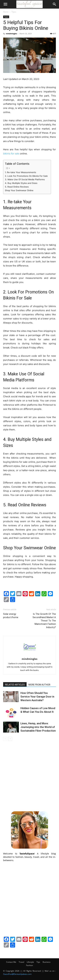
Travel (21, 962)
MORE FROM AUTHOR (39, 684)
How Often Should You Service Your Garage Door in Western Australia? (37, 696)
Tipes (13, 11)
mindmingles (11, 33)
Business (47, 962)
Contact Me (11, 962)
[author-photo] (29, 654)
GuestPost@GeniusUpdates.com (17, 974)
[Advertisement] (29, 775)
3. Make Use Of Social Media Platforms (25, 179)
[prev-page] (5, 739)
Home (5, 11)
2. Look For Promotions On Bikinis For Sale (26, 176)
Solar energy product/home (10, 616)
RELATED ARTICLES (15, 684)
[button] (5, 4)
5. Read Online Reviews (17, 186)
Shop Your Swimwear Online (19, 190)
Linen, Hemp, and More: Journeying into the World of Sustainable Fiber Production (38, 727)
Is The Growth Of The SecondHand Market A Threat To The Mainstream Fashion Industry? (44, 621)
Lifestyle (30, 962)
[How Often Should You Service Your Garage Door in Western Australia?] (11, 696)
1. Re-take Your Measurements (20, 172)
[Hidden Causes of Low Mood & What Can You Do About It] (11, 711)
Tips (38, 962)
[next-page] (10, 739)
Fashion (29, 965)
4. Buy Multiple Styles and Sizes (21, 183)
